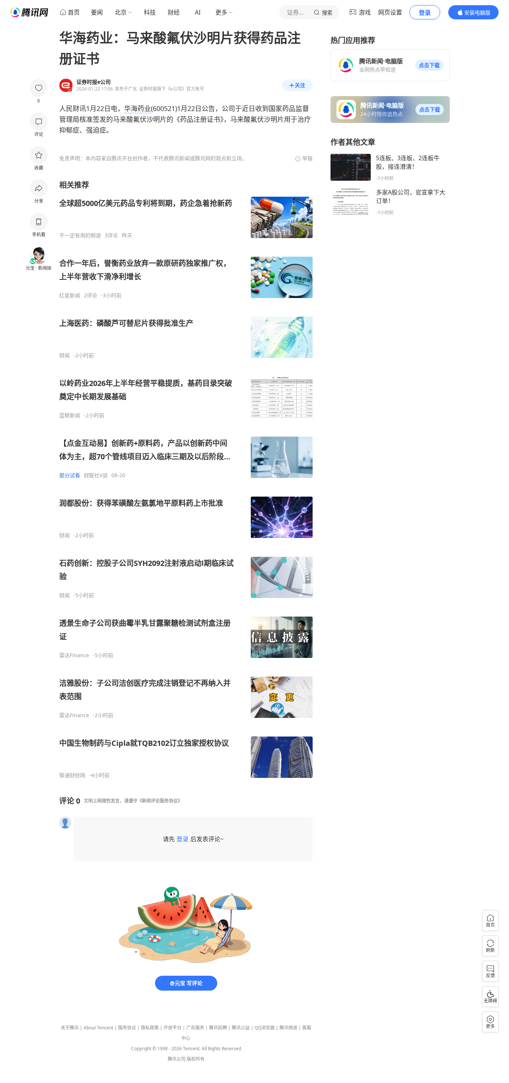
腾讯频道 (288, 1028)
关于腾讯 (70, 1028)
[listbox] (186, 479)
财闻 (64, 355)
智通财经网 (72, 775)
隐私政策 (150, 1028)
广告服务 (195, 1028)
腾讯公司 (177, 1059)
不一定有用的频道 (80, 235)
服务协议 (127, 1028)
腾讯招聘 (218, 1028)
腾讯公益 (241, 1028)
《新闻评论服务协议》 (159, 801)
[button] (429, 65)
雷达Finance (74, 655)
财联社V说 (96, 475)
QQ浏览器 (265, 1028)
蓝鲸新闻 (69, 415)
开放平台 (172, 1028)
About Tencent (98, 1028)
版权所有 (196, 1059)
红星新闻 (69, 295)
